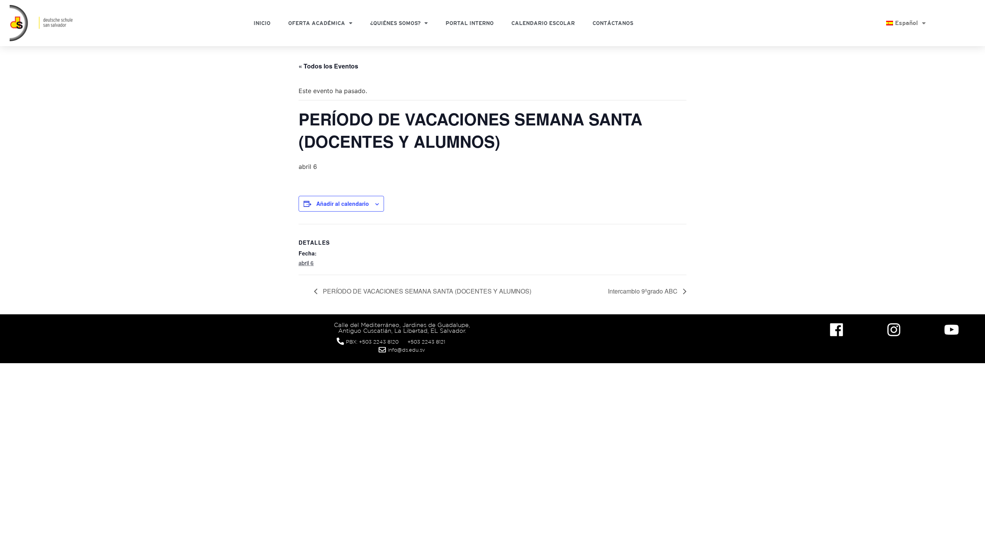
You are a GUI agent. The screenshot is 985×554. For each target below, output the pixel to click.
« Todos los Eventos (328, 66)
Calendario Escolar (543, 23)
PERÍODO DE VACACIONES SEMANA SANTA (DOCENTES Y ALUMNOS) (426, 291)
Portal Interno (470, 23)
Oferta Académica (316, 23)
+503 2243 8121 (426, 342)
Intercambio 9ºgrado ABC (643, 291)
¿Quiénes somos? (395, 23)
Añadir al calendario (342, 203)
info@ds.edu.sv (406, 350)
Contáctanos (613, 23)
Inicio (262, 23)
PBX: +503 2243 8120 (372, 342)
